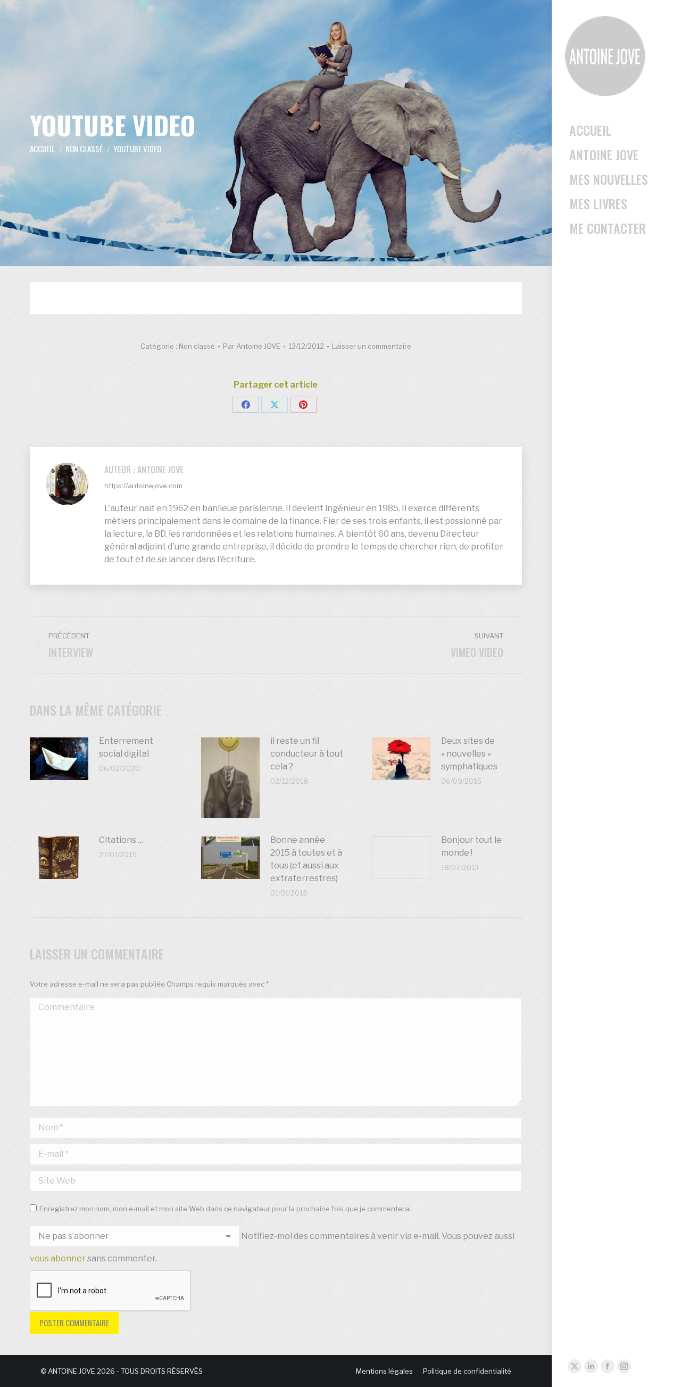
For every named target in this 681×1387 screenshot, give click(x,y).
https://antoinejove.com (143, 485)
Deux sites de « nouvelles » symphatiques (469, 754)
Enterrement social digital (126, 747)
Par (251, 346)
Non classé (197, 346)
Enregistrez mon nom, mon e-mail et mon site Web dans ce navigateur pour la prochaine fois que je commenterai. (225, 1208)
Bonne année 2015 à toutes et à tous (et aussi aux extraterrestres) (306, 859)
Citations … (121, 840)
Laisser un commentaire (371, 346)
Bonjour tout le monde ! (471, 846)
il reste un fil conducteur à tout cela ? (306, 754)
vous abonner (58, 1258)
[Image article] (59, 758)
